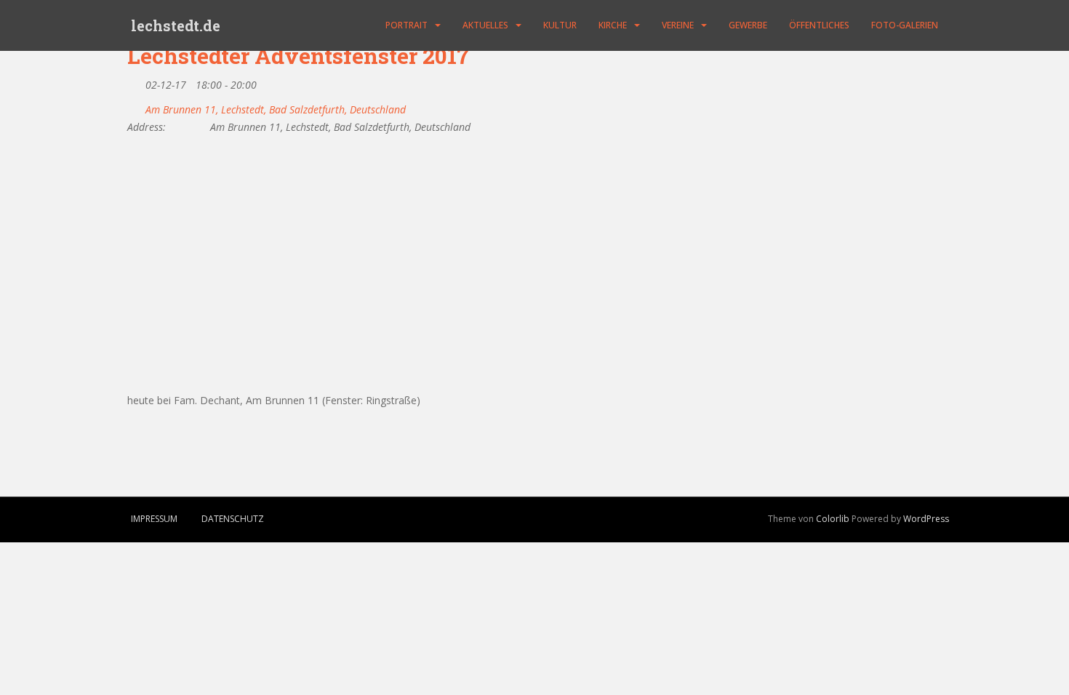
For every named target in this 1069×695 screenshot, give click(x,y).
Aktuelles (485, 25)
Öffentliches (819, 25)
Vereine (678, 25)
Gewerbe (748, 25)
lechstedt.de (175, 25)
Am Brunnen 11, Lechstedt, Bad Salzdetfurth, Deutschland (275, 109)
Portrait (406, 25)
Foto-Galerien (904, 25)
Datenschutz (232, 519)
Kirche (612, 25)
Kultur (560, 25)
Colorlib (832, 519)
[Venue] (135, 106)
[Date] (135, 82)
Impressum (154, 519)
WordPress (926, 519)
